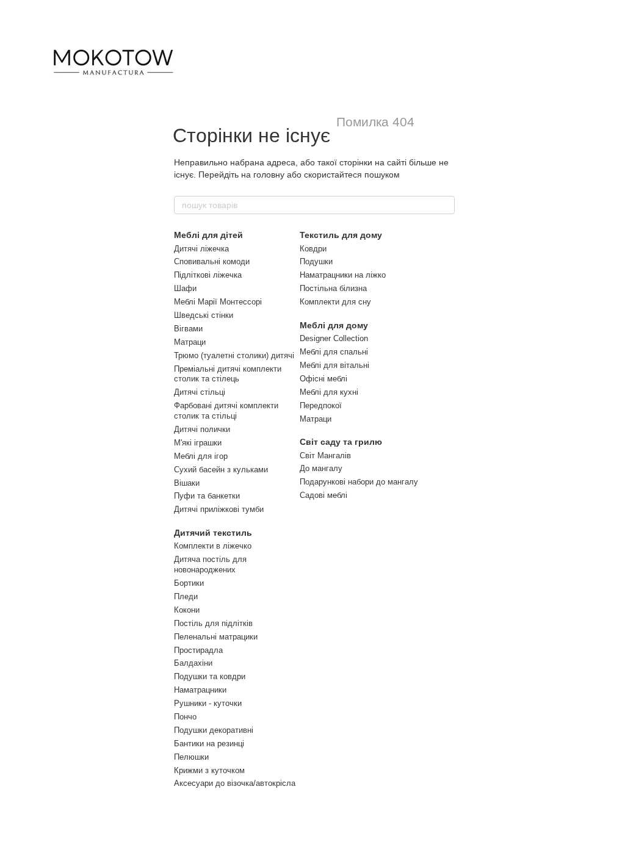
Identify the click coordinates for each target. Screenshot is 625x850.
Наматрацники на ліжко (343, 274)
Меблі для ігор (201, 456)
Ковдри (313, 248)
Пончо (185, 716)
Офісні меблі (323, 378)
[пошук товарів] (445, 205)
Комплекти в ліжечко (212, 545)
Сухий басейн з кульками (221, 469)
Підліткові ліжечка (208, 274)
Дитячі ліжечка (201, 248)
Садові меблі (323, 495)
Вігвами (188, 328)
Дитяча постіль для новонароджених (210, 564)
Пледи (186, 596)
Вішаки (187, 483)
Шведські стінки (203, 315)
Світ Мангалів (325, 455)
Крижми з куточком (209, 770)
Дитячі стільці (199, 392)
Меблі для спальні (334, 351)
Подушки (316, 261)
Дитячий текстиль (213, 533)
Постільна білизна (333, 288)
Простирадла (198, 650)
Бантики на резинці (209, 743)
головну (268, 174)
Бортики (189, 583)
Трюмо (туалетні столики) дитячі (234, 355)
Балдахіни (193, 663)
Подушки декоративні (213, 730)
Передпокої (321, 405)
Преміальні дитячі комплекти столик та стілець (227, 374)
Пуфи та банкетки (207, 495)
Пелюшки (191, 757)
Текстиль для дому (341, 235)
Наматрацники (200, 689)
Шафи (185, 288)
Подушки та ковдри (209, 676)
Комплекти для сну (335, 301)
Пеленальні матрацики (216, 636)
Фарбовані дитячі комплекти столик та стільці (226, 410)
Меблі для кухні (329, 392)
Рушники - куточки (208, 703)
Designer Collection (334, 338)
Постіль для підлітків (213, 623)
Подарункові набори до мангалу (359, 481)
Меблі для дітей (208, 235)
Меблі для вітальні (334, 365)
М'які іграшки (198, 442)
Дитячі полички (202, 429)
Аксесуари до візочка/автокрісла (234, 783)
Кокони (187, 609)
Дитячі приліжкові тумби (219, 509)
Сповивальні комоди (212, 261)
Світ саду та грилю (341, 442)
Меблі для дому (334, 325)
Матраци (190, 342)
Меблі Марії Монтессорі (218, 301)
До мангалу (321, 468)
